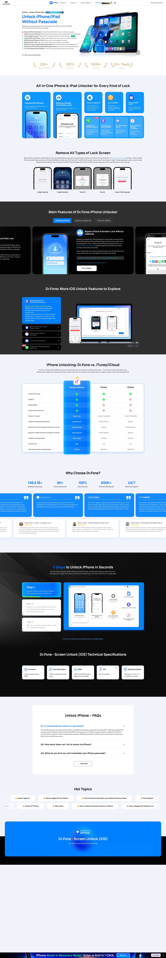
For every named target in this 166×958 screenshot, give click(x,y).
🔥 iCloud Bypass (127, 798)
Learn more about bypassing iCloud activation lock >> (92, 262)
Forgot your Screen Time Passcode (38, 306)
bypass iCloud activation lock (86, 245)
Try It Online (86, 268)
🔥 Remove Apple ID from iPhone (36, 798)
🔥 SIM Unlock (77, 806)
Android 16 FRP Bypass (102, 2)
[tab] (41, 310)
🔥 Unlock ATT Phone (50, 806)
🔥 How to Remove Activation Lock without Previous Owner (84, 798)
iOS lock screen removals (118, 158)
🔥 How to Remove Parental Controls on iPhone (115, 806)
